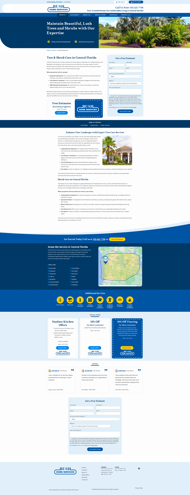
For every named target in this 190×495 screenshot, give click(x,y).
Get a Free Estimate (117, 239)
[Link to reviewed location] (61, 371)
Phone (110, 68)
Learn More (84, 125)
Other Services (105, 125)
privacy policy (133, 107)
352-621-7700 (99, 239)
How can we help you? (114, 87)
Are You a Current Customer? (116, 73)
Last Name (129, 62)
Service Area (94, 125)
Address (111, 80)
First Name (112, 62)
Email (127, 68)
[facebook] (139, 468)
